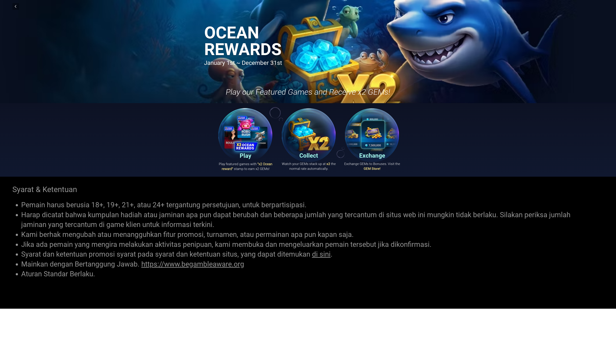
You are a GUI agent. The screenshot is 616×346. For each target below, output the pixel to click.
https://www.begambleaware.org (192, 264)
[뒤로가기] (15, 6)
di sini (321, 254)
